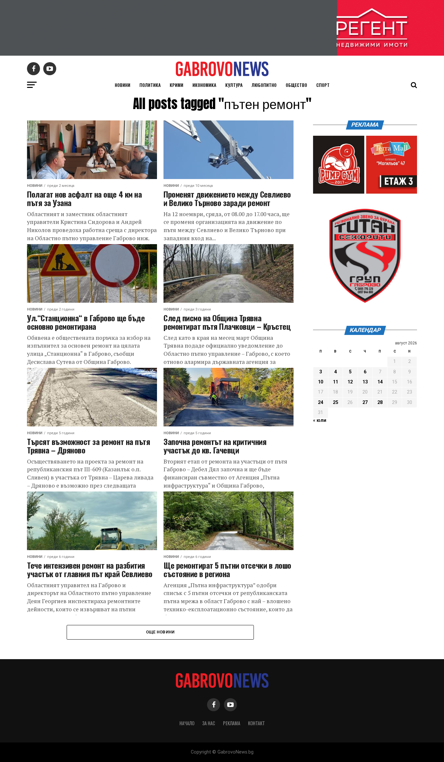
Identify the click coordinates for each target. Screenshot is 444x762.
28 (380, 402)
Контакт (256, 723)
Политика (150, 84)
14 (380, 382)
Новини (122, 84)
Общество (296, 84)
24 (320, 402)
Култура (233, 84)
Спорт (323, 84)
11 (335, 382)
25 (335, 402)
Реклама (231, 723)
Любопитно (264, 84)
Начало (186, 723)
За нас (208, 723)
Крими (176, 84)
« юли (319, 420)
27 (365, 402)
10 (320, 382)
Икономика (204, 84)
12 (350, 382)
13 (365, 382)
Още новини (160, 632)
